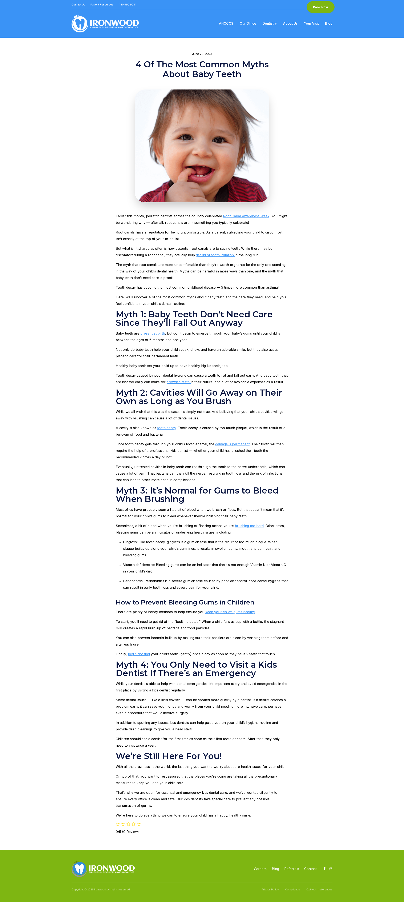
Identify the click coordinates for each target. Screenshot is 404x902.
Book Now (320, 7)
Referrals (291, 869)
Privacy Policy (270, 889)
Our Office (248, 23)
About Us (290, 23)
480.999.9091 (127, 4)
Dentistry (270, 23)
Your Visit (311, 23)
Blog (328, 23)
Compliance (292, 889)
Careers (260, 869)
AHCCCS (226, 23)
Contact (310, 869)
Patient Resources (101, 4)
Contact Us (78, 4)
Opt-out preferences (319, 889)
